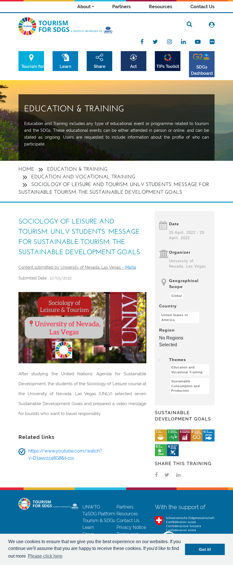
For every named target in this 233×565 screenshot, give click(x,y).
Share (99, 66)
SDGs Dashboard (202, 70)
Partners (121, 6)
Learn (65, 66)
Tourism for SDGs (32, 66)
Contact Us (202, 6)
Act (133, 66)
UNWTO (91, 507)
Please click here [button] (45, 556)
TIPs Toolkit (167, 66)
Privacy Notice (131, 527)
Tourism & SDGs (98, 520)
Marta (130, 267)
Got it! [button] (205, 549)
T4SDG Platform (98, 513)
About (84, 6)
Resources (160, 6)
